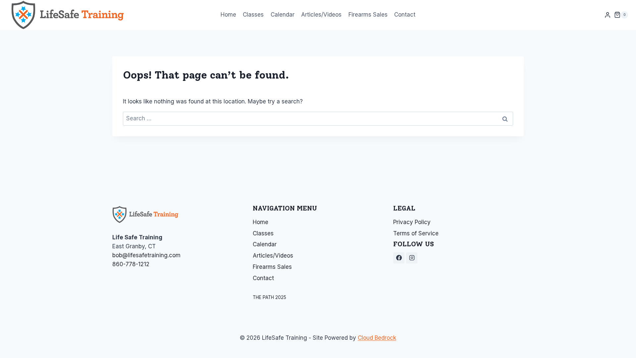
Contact (404, 14)
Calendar (282, 14)
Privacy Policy (412, 222)
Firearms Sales (368, 14)
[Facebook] (398, 258)
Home (228, 14)
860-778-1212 (130, 264)
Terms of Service (416, 233)
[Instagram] (411, 258)
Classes (253, 14)
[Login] (607, 15)
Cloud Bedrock (377, 337)
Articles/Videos (321, 14)
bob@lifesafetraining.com (146, 255)
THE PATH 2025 (269, 297)
